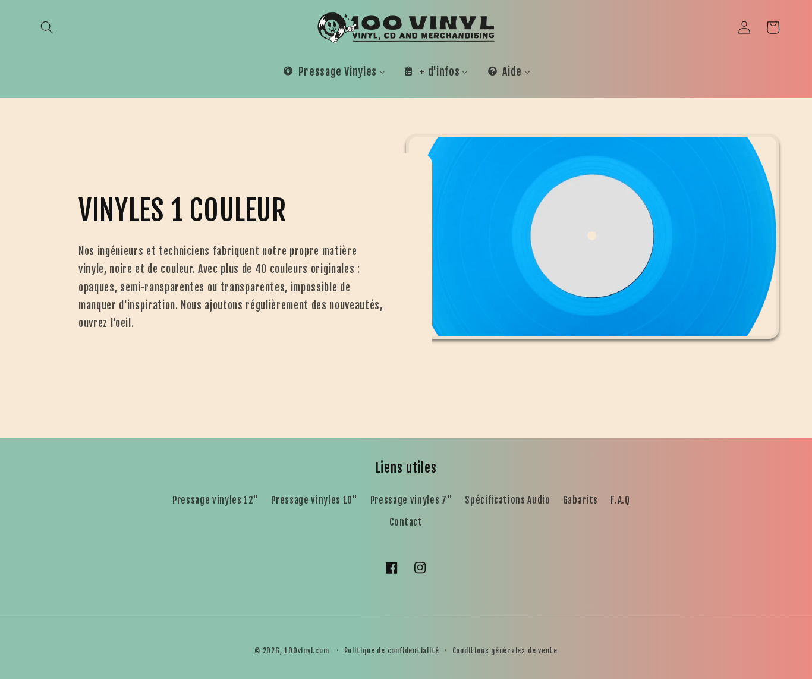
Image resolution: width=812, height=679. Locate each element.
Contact (406, 522)
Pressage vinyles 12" (215, 500)
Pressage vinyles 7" (411, 500)
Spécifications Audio (507, 500)
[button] (47, 27)
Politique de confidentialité (392, 650)
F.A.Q (620, 500)
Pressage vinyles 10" (314, 500)
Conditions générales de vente (505, 650)
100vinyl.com (306, 650)
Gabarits (580, 500)
